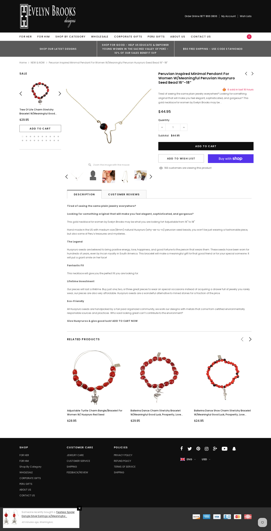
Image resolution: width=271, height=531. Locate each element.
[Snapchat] (234, 449)
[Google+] (215, 449)
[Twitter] (189, 449)
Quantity (163, 120)
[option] (58, 49)
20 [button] (58, 140)
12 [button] (26, 140)
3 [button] (30, 136)
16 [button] (42, 140)
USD (204, 459)
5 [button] (38, 136)
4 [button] (34, 136)
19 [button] (54, 140)
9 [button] (54, 136)
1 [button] (22, 136)
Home (23, 62)
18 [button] (50, 140)
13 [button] (30, 140)
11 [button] (22, 140)
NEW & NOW (38, 62)
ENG (189, 459)
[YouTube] (225, 449)
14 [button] (34, 140)
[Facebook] (181, 449)
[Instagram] (207, 449)
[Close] (79, 508)
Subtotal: (163, 135)
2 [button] (26, 136)
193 (166, 168)
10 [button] (58, 136)
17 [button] (46, 140)
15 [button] (38, 140)
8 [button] (50, 136)
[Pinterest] (198, 449)
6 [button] (42, 136)
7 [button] (46, 136)
